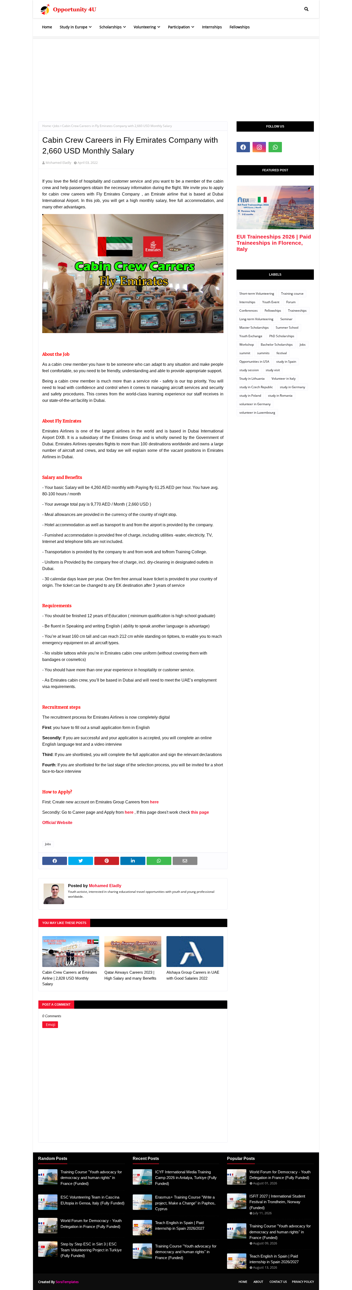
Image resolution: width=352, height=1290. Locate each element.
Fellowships (273, 310)
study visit (273, 370)
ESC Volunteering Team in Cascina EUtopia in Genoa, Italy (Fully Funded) (92, 1200)
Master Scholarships (254, 327)
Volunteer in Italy (284, 378)
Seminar (286, 319)
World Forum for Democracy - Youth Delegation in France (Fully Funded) (91, 1223)
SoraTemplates (67, 1281)
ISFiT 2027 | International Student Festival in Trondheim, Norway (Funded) (277, 1202)
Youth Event (270, 302)
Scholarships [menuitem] (110, 26)
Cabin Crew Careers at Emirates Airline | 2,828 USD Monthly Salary (69, 978)
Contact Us (278, 1282)
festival (281, 353)
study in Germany (292, 387)
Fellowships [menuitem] (240, 26)
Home (46, 126)
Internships (247, 302)
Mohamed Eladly (58, 162)
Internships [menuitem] (212, 26)
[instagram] (259, 147)
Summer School (287, 327)
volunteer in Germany (255, 404)
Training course (292, 293)
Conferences (248, 310)
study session (249, 370)
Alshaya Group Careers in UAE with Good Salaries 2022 (192, 975)
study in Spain (286, 361)
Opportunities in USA (254, 361)
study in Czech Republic (256, 387)
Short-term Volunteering (256, 293)
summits (263, 353)
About (258, 1282)
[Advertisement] (176, 75)
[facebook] (243, 147)
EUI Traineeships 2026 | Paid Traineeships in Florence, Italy (274, 243)
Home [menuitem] (47, 26)
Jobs (57, 126)
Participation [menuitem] (179, 26)
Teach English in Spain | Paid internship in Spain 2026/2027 (179, 1225)
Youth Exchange (250, 336)
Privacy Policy (303, 1282)
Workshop (246, 344)
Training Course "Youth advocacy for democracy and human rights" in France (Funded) (91, 1178)
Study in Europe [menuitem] (73, 26)
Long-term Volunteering (256, 319)
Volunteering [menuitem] (145, 26)
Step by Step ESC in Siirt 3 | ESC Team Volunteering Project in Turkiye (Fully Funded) (91, 1250)
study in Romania (280, 395)
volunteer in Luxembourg (257, 412)
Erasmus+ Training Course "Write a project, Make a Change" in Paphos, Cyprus (185, 1203)
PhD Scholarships (281, 336)
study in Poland (250, 395)
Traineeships (297, 310)
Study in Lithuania (252, 378)
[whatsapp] (275, 147)
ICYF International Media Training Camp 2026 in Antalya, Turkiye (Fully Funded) (186, 1178)
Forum (291, 302)
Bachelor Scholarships (277, 344)
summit (244, 353)
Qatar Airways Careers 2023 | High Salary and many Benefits (130, 975)
